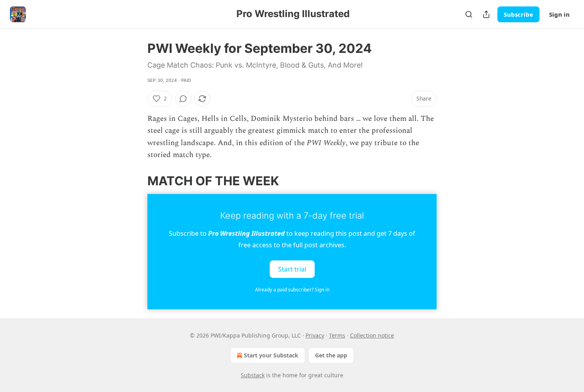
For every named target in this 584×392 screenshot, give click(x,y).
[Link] (136, 180)
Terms (337, 335)
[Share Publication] (486, 14)
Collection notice (372, 335)
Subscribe (518, 14)
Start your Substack (271, 355)
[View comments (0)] (183, 99)
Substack (253, 375)
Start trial (292, 269)
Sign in (559, 14)
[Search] (469, 14)
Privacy (315, 335)
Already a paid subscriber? (292, 289)
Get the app (331, 355)
